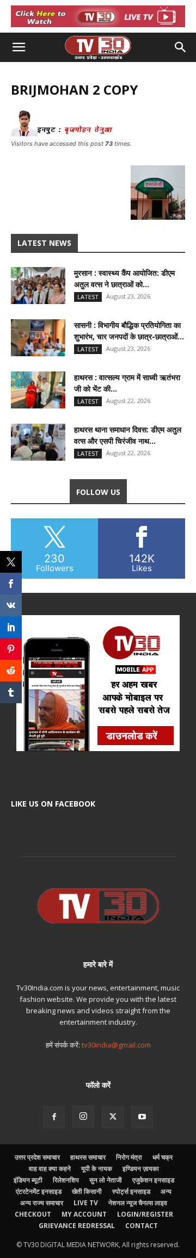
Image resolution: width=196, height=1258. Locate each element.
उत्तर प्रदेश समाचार (37, 1157)
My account (84, 1214)
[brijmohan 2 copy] (98, 133)
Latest (88, 297)
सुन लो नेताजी (105, 1180)
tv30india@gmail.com (116, 1045)
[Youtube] (142, 1117)
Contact (141, 1225)
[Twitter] (113, 1117)
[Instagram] (83, 1116)
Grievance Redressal (77, 1225)
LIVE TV (86, 1202)
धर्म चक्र (162, 1157)
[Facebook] (54, 1117)
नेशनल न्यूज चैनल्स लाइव (137, 1202)
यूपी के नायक (96, 1168)
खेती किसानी (87, 1191)
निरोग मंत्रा (129, 1157)
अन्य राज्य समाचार (41, 1202)
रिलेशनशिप (66, 1180)
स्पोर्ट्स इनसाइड (131, 1191)
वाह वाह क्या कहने (50, 1168)
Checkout (33, 1214)
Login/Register (145, 1214)
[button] (18, 47)
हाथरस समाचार (88, 1157)
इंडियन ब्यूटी (28, 1180)
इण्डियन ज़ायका (140, 1168)
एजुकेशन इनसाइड (153, 1180)
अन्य (166, 1191)
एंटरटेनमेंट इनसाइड (39, 1191)
